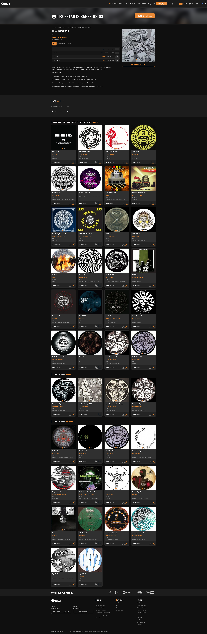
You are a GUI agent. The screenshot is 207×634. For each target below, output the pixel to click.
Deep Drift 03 (82, 316)
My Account (83, 611)
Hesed (67, 322)
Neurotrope (82, 453)
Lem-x (89, 196)
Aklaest (81, 539)
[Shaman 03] (90, 261)
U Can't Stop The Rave (58, 236)
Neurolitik (71, 578)
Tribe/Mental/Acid (60, 30)
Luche (97, 281)
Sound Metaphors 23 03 (85, 233)
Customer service (141, 605)
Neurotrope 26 (83, 451)
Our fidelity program (142, 612)
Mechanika (55, 318)
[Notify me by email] (54, 43)
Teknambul (85, 158)
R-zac (81, 240)
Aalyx (81, 196)
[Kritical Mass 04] (63, 437)
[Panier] (176, 3)
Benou (54, 281)
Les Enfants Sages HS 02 (86, 404)
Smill (111, 322)
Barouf (60, 40)
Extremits (62, 539)
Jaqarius (59, 199)
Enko (139, 281)
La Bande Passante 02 (58, 357)
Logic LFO (65, 410)
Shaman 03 (82, 275)
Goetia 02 (108, 316)
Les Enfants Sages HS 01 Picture (114, 404)
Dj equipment (119, 610)
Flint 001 (134, 275)
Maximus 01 (109, 233)
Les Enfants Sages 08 (58, 404)
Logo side (81, 576)
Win (81, 322)
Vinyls (117, 603)
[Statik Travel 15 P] (143, 343)
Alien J (54, 322)
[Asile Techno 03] (90, 519)
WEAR (133, 4)
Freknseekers (115, 281)
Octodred (118, 363)
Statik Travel (136, 359)
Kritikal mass (56, 453)
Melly (134, 322)
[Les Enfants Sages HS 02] (90, 390)
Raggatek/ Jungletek (101, 610)
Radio (183, 4)
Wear (117, 607)
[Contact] (169, 4)
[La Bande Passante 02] (63, 343)
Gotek (81, 158)
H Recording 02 (136, 492)
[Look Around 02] (117, 478)
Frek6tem (54, 535)
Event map (139, 619)
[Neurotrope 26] (90, 437)
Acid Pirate (135, 236)
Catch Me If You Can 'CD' (139, 193)
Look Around (109, 494)
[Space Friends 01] (143, 302)
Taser (54, 277)
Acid (133, 238)
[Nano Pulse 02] (63, 178)
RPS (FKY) (54, 154)
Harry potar (113, 199)
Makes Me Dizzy (110, 154)
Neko (99, 196)
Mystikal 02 (55, 574)
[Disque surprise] (150, 3)
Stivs (117, 199)
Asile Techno (82, 535)
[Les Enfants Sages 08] (63, 390)
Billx (54, 240)
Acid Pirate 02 (136, 233)
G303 (88, 498)
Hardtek (107, 238)
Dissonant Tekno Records (113, 318)
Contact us (139, 624)
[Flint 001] (143, 261)
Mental (107, 320)
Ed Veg (138, 539)
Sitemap (106, 631)
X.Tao (114, 322)
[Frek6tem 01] (63, 519)
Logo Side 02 (82, 574)
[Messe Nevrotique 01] (143, 437)
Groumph (89, 281)
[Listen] (117, 49)
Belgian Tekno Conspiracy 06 (60, 492)
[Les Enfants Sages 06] (117, 343)
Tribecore (54, 35)
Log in (67, 111)
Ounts (70, 539)
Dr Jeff (138, 498)
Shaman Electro (83, 277)
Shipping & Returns (141, 607)
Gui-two (120, 281)
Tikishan (143, 240)
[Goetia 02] (117, 302)
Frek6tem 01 (55, 533)
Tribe (53, 156)
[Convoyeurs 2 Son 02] (117, 519)
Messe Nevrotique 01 (138, 451)
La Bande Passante (57, 359)
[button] (124, 4)
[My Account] (172, 4)
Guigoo (108, 199)
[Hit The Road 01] (117, 261)
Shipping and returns (98, 631)
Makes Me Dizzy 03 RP (112, 152)
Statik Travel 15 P (137, 357)
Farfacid (135, 240)
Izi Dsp (108, 322)
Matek (58, 363)
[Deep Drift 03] (90, 302)
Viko (124, 199)
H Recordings (136, 494)
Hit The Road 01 (110, 275)
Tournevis (63, 363)
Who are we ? (140, 617)
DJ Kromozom (83, 281)
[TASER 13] (63, 261)
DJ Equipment (142, 4)
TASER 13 (54, 275)
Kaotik (107, 195)
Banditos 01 (55, 152)
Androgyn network (88, 539)
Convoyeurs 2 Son (111, 535)
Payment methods (141, 610)
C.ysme (81, 361)
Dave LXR (135, 281)
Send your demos (141, 622)
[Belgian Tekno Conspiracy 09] (90, 478)
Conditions (139, 603)
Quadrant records (137, 535)
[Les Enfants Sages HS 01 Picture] (117, 390)
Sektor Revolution (137, 277)
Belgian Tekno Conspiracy (59, 494)
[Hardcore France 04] (90, 178)
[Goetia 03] (90, 343)
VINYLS (121, 4)
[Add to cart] (73, 162)
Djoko (58, 539)
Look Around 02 (110, 492)
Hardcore (81, 279)
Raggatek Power (137, 195)
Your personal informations (76, 631)
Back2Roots (61, 578)
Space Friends (136, 318)
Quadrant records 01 (138, 533)
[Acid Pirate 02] (143, 219)
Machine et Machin (65, 457)
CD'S (127, 4)
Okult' (66, 539)
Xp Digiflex (135, 154)
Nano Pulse (55, 195)
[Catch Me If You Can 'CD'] (143, 178)
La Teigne (85, 196)
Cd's (117, 605)
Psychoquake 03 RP (84, 152)
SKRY (139, 240)
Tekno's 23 (138, 322)
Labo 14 (108, 240)
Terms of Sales (88, 631)
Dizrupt (58, 457)
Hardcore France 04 (84, 193)
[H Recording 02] (143, 478)
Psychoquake (83, 154)
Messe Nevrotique (137, 453)
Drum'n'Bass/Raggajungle (102, 615)
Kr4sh (123, 281)
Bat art (54, 199)
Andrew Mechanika (61, 322)
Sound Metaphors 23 (85, 236)
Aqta (54, 498)
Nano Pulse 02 (56, 193)
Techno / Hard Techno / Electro (103, 612)
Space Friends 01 (137, 316)
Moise (71, 457)
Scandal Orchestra (146, 457)
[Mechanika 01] (63, 302)
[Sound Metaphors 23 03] (90, 219)
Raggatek (108, 197)
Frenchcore (81, 194)
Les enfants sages (66, 199)
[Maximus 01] (117, 219)
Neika (57, 240)
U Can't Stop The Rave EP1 (59, 234)
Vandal (120, 199)
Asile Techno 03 (83, 533)
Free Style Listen (110, 236)
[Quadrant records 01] (143, 519)
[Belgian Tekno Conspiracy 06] (63, 478)
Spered (116, 539)
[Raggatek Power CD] (117, 178)
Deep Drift (82, 318)
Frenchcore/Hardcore (101, 607)
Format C (109, 281)
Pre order (98, 617)
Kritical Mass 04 (56, 451)
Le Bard (93, 281)
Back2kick (55, 578)
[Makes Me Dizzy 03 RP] (117, 137)
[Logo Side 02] (90, 560)
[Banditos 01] (63, 137)
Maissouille (94, 196)
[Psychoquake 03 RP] (90, 137)
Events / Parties (195, 4)
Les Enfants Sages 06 (111, 357)
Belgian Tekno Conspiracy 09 (87, 492)
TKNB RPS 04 (135, 152)
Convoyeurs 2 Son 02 (111, 533)
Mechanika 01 (56, 316)
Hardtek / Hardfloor (100, 605)
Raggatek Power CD (111, 193)
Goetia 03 (81, 357)
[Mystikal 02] (63, 560)
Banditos (55, 158)
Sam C (72, 199)
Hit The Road (109, 277)
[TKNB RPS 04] (143, 137)
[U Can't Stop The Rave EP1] (63, 219)
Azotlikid (109, 539)
